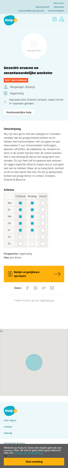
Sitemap (8, 433)
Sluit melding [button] (34, 461)
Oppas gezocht (42, 7)
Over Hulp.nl (10, 420)
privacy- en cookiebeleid (28, 453)
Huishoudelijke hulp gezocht (31, 10)
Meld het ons (47, 300)
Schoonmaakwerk (56, 10)
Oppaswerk (59, 7)
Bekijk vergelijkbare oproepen (27, 274)
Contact (8, 426)
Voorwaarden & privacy (14, 443)
